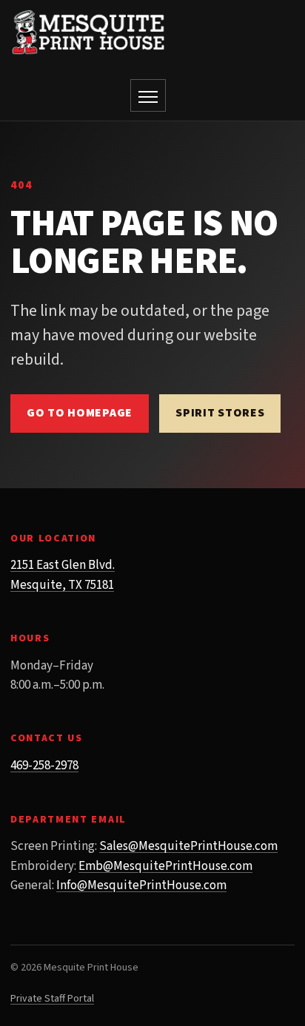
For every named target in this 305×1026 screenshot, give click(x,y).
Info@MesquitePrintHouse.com (141, 885)
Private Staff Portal (52, 998)
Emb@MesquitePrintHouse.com (165, 866)
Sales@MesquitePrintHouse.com (188, 846)
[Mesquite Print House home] (88, 32)
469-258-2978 (44, 765)
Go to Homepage (80, 413)
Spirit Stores (219, 413)
